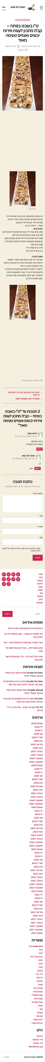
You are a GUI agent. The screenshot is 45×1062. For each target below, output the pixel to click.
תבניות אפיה (37, 1023)
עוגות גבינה (38, 988)
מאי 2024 (38, 818)
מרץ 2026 (38, 741)
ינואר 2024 (38, 832)
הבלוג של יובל (36, 956)
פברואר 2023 (36, 870)
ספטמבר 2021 (36, 929)
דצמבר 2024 (37, 793)
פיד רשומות (38, 1039)
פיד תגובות (38, 1043)
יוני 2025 (39, 772)
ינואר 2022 (38, 915)
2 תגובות (21, 50)
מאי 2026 (38, 734)
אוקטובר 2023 (36, 842)
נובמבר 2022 (37, 880)
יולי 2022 (38, 894)
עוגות (40, 587)
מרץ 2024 (38, 825)
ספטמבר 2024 (36, 804)
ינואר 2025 (38, 790)
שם (41, 516)
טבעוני (40, 580)
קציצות (40, 602)
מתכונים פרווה (27, 380)
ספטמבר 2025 (36, 762)
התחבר (39, 1036)
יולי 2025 (38, 769)
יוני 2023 (39, 856)
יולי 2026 (38, 727)
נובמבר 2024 (37, 797)
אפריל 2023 (37, 863)
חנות (41, 574)
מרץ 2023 (38, 866)
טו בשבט (36, 380)
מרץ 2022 (38, 908)
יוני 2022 (39, 898)
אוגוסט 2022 (37, 891)
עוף (41, 593)
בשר (41, 577)
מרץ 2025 (38, 783)
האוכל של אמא (18, 7)
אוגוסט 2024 (37, 807)
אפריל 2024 (37, 821)
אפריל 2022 (37, 905)
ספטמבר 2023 (36, 845)
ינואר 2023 (38, 873)
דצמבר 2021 (37, 919)
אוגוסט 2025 (37, 765)
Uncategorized (22, 20)
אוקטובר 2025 (36, 758)
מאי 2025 (38, 776)
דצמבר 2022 (37, 877)
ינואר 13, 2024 (10, 46)
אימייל (40, 527)
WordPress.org (35, 1046)
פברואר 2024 (36, 828)
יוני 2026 (39, 730)
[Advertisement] (22, 140)
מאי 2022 (38, 901)
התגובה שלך (37, 494)
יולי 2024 (38, 811)
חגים (41, 960)
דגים (41, 599)
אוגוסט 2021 (37, 933)
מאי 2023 (38, 859)
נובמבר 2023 (37, 839)
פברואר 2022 (36, 912)
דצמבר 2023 (37, 835)
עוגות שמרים (37, 1002)
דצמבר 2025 (37, 751)
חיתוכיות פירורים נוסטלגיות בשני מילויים (25, 628)
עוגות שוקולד (37, 995)
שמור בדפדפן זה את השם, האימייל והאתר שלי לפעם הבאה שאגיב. (21, 549)
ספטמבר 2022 (36, 887)
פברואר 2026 (36, 744)
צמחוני (40, 596)
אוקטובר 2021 (36, 926)
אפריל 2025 (37, 779)
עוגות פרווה (38, 991)
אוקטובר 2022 (36, 884)
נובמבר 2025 (37, 755)
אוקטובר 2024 (36, 800)
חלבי (40, 963)
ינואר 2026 (38, 748)
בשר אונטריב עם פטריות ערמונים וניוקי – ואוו (23, 642)
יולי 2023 (38, 852)
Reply (39, 449)
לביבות (39, 977)
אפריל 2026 (37, 737)
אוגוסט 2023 (37, 849)
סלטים (40, 583)
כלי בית (39, 974)
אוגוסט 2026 (37, 723)
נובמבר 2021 (37, 922)
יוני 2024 (39, 814)
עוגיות (40, 590)
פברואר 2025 (36, 786)
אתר (41, 538)
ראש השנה (38, 1019)
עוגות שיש (38, 998)
